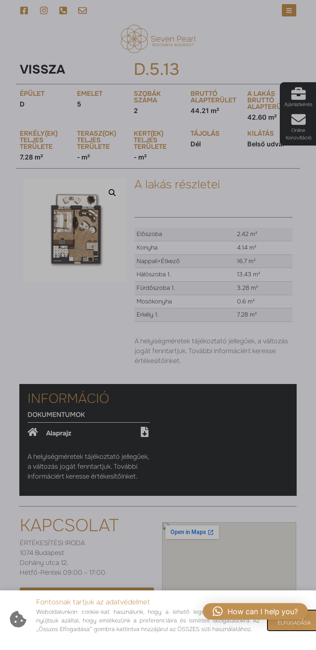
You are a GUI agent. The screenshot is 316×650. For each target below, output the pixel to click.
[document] (158, 325)
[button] (255, 611)
